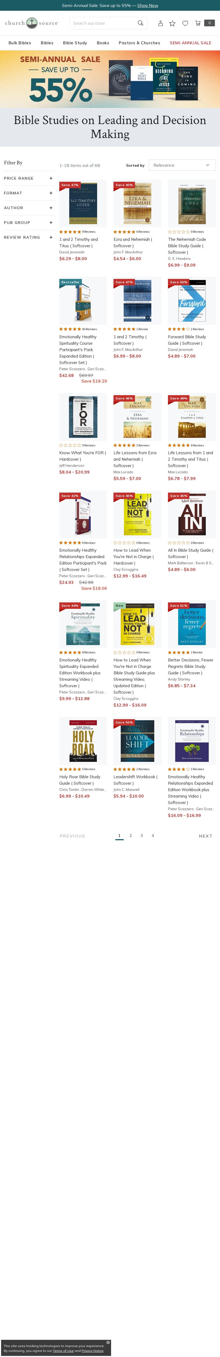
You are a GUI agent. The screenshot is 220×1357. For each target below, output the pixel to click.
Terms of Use (63, 1351)
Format (13, 193)
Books (103, 42)
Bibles (47, 42)
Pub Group (17, 222)
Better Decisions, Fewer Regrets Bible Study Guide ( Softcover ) (190, 666)
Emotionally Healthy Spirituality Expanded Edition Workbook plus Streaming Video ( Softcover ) (80, 672)
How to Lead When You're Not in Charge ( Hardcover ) (133, 557)
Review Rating (22, 237)
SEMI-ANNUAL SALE (190, 42)
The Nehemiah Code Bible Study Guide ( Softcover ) (187, 246)
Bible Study (75, 42)
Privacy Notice (93, 1351)
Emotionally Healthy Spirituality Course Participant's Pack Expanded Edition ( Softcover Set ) (78, 349)
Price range (19, 178)
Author (13, 207)
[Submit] (140, 23)
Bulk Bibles (20, 42)
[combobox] (109, 23)
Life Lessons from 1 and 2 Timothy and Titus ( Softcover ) (190, 459)
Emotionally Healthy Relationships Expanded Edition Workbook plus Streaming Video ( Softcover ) (190, 789)
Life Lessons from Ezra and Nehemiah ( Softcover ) (134, 459)
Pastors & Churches (139, 42)
